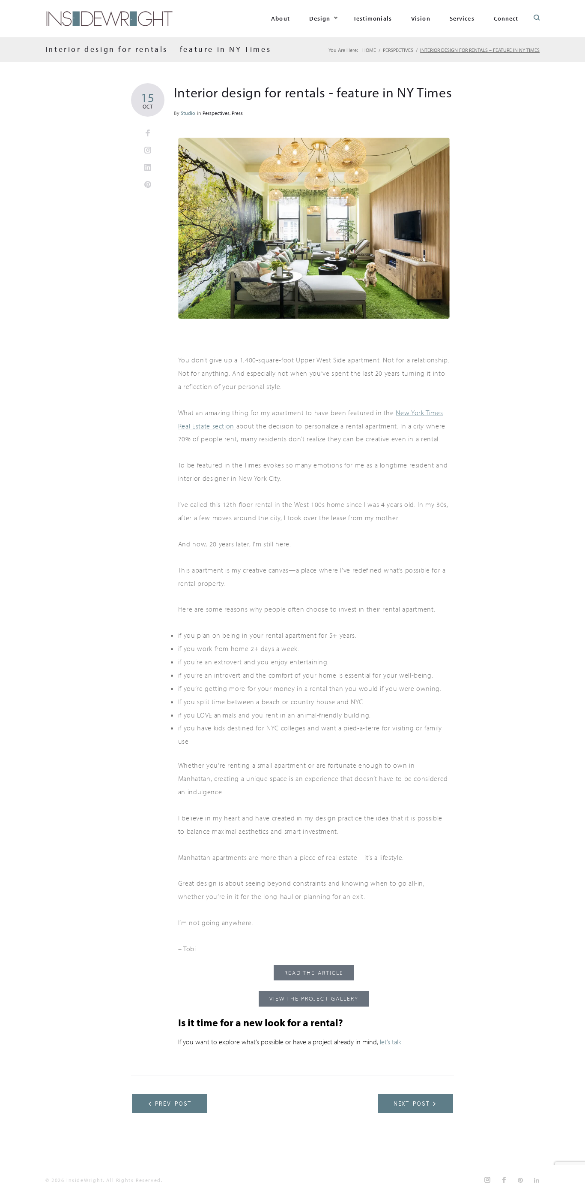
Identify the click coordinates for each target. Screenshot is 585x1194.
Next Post (412, 1103)
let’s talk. (391, 1041)
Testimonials (372, 18)
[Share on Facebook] (148, 133)
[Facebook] (504, 1180)
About (280, 18)
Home (369, 50)
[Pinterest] (521, 1180)
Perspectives (398, 50)
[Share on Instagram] (148, 150)
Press (237, 113)
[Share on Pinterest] (148, 185)
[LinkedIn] (537, 1180)
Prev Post (173, 1103)
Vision (420, 18)
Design (320, 18)
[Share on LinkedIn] (148, 167)
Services (462, 18)
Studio (188, 113)
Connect (506, 18)
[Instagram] (487, 1180)
